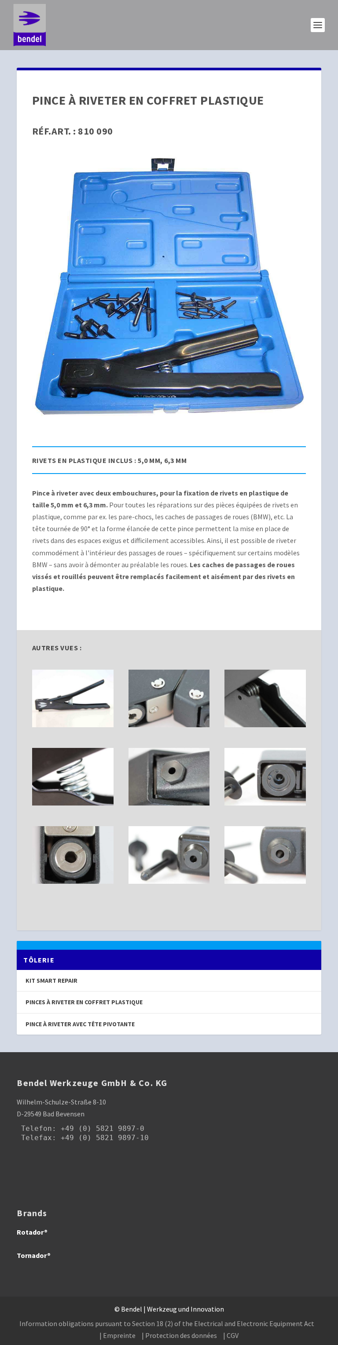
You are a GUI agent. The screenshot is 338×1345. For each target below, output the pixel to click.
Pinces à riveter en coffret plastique (84, 1002)
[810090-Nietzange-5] (73, 802)
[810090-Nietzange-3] (265, 802)
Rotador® (32, 1232)
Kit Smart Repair (51, 980)
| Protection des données (179, 1335)
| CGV (231, 1335)
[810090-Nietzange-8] (265, 881)
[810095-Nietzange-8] (169, 724)
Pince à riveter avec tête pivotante (80, 1024)
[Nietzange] (73, 724)
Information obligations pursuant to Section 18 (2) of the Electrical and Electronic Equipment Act (166, 1323)
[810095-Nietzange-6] (169, 802)
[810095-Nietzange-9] (265, 724)
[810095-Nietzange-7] (73, 881)
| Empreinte (117, 1335)
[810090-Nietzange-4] (169, 881)
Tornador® (34, 1255)
